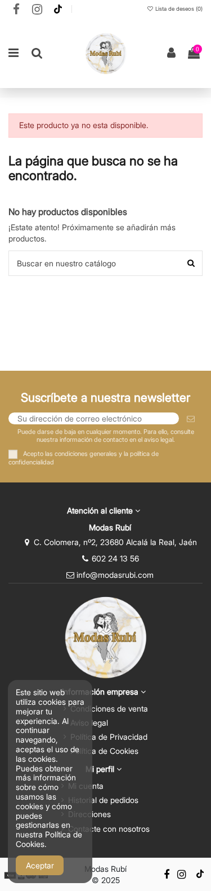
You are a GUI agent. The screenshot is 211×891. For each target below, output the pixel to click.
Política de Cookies (104, 751)
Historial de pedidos (103, 800)
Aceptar (40, 865)
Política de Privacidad (108, 736)
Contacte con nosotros (109, 828)
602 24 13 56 (115, 558)
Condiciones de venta (109, 708)
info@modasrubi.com (115, 575)
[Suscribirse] (191, 418)
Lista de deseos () (178, 9)
